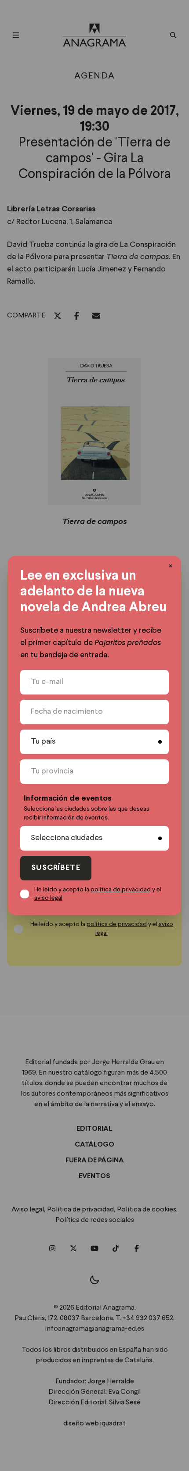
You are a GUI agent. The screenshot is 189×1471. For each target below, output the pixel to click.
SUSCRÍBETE (55, 868)
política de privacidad (121, 890)
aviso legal (48, 898)
